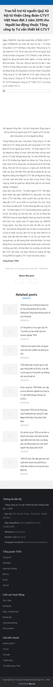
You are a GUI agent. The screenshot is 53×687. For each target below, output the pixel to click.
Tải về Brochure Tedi (11, 666)
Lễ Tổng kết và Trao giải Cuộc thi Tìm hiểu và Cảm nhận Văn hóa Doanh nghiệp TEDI (34, 331)
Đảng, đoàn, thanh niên (28, 269)
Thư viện (6, 654)
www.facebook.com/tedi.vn (35, 542)
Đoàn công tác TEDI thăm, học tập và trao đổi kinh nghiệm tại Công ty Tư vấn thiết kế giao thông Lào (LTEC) (34, 393)
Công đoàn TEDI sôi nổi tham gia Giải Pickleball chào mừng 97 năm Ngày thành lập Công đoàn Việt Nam (34, 415)
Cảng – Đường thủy (11, 611)
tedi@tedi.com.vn (18, 537)
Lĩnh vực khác (8, 628)
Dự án (5, 579)
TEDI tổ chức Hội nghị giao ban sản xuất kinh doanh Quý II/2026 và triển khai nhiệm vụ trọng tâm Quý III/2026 (34, 464)
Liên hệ (6, 585)
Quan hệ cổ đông (10, 568)
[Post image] (10, 309)
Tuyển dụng (8, 660)
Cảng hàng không (10, 623)
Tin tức (16, 269)
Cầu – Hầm (7, 600)
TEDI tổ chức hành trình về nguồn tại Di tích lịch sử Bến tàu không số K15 (34, 350)
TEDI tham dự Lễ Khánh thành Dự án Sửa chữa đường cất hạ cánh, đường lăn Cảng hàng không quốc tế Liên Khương (35, 311)
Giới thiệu (7, 563)
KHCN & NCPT (9, 643)
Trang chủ (7, 557)
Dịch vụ (6, 574)
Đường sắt (7, 617)
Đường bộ (7, 606)
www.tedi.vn (19, 532)
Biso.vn (32, 684)
